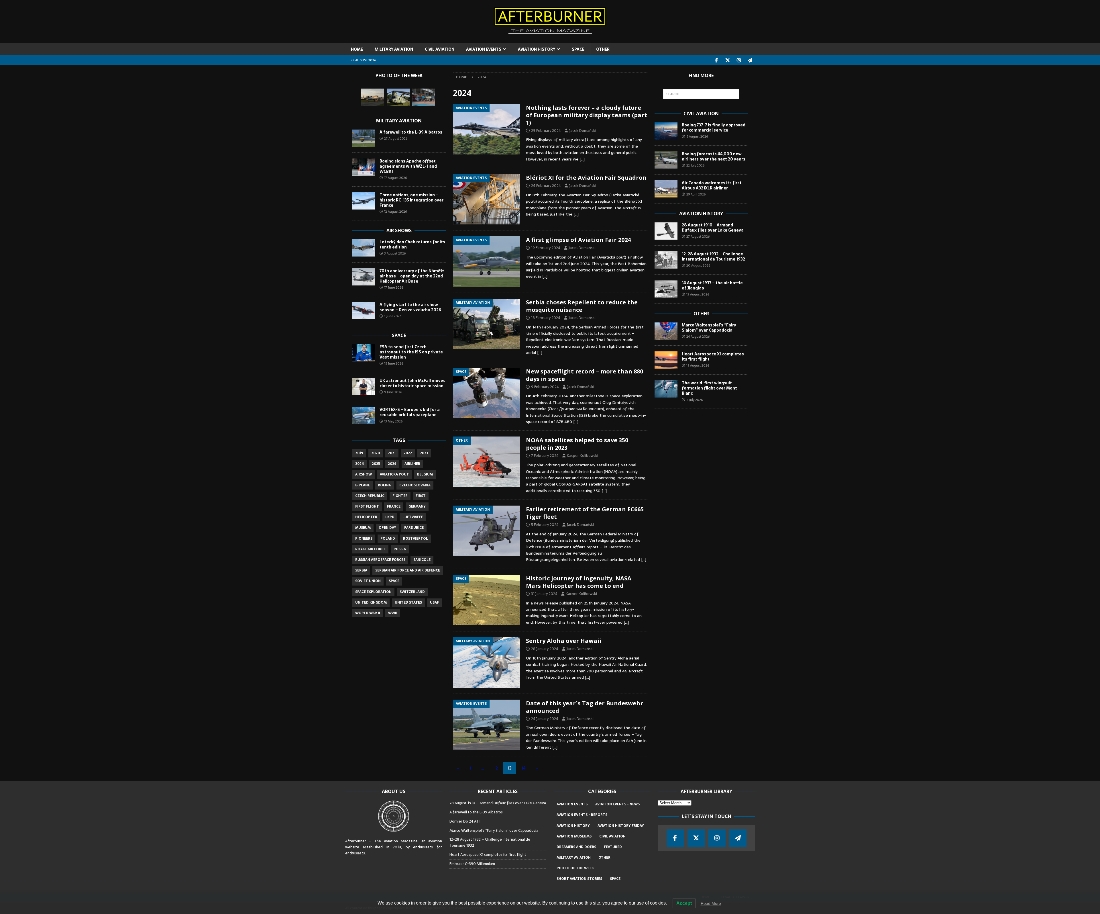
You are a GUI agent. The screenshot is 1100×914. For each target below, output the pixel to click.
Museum (363, 528)
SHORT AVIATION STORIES (579, 879)
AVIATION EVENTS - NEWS (617, 804)
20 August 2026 (698, 265)
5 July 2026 (694, 399)
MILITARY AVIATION (394, 49)
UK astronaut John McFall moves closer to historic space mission (412, 383)
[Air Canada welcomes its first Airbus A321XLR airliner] (666, 188)
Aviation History (701, 213)
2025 (376, 464)
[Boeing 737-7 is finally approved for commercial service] (666, 131)
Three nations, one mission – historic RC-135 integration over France (411, 200)
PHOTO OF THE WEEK (575, 868)
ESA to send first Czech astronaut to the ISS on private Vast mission (411, 352)
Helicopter (366, 517)
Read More (711, 903)
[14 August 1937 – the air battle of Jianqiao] (666, 289)
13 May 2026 (393, 421)
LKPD (389, 517)
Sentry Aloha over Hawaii (563, 641)
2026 (392, 464)
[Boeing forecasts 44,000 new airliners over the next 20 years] (666, 160)
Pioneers (363, 538)
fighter (400, 496)
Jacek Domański (582, 131)
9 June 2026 (393, 392)
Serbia (361, 570)
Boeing (384, 485)
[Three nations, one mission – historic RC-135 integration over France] (363, 201)
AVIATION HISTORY (536, 49)
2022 (408, 453)
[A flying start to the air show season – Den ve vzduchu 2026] (363, 310)
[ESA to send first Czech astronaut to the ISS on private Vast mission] (363, 352)
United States (408, 602)
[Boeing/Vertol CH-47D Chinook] (398, 97)
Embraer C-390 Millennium (472, 864)
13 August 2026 (697, 294)
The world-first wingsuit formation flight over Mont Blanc (709, 388)
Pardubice (414, 528)
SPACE (578, 49)
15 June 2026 (393, 363)
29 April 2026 (696, 194)
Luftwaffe (412, 517)
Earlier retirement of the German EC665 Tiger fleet (585, 512)
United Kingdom (371, 602)
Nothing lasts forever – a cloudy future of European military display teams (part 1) (586, 115)
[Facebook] (717, 60)
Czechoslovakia (415, 485)
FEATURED (613, 847)
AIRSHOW (363, 474)
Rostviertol (415, 538)
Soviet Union (368, 581)
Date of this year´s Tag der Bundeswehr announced (584, 707)
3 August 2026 (395, 253)
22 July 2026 (695, 165)
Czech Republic (369, 496)
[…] (582, 159)
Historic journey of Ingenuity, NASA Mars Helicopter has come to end (578, 582)
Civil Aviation (701, 113)
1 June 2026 (392, 316)
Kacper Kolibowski (582, 456)
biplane (362, 485)
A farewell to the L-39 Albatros (411, 132)
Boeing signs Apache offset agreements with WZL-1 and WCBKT (408, 166)
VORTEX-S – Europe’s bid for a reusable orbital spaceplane (410, 412)
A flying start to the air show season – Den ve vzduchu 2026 (410, 307)
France (393, 506)
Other (701, 313)
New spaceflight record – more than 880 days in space (584, 375)
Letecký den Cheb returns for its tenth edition (412, 244)
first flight (367, 506)
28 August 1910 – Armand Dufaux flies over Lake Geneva (713, 227)
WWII (392, 613)
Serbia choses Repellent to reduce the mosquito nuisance (582, 306)
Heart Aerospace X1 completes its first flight (713, 356)
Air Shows (399, 230)
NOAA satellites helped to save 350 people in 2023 (577, 443)
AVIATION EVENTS (483, 49)
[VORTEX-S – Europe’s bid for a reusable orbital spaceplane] (363, 415)
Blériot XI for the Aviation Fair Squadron (586, 177)
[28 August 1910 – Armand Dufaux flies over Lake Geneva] (666, 231)
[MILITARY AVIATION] (486, 324)
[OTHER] (486, 462)
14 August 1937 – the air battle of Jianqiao (712, 285)
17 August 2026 (395, 177)
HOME (357, 49)
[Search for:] (701, 94)
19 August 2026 (697, 365)
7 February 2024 (545, 456)
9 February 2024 (545, 387)
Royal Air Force (370, 549)
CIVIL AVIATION (439, 49)
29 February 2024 (546, 131)
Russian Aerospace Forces (380, 560)
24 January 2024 (544, 719)
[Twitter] (728, 60)
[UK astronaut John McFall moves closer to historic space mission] (363, 386)
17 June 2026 (393, 287)
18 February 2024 (545, 318)
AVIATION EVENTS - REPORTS (582, 815)
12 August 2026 (395, 211)
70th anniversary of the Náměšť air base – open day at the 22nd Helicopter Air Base (412, 276)
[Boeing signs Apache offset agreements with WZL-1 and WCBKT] (363, 167)
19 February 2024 (545, 248)
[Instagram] (739, 60)
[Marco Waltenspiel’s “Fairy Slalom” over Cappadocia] (666, 331)
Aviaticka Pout (394, 474)
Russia (400, 549)
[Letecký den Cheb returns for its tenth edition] (363, 248)
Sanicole (422, 560)
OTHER (603, 49)
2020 (375, 453)
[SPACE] (486, 393)
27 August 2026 (395, 138)
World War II (367, 613)
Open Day (387, 528)
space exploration (373, 592)
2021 (392, 453)
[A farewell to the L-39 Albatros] (363, 138)
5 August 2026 (697, 136)
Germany (417, 506)
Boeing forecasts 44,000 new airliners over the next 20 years (713, 156)
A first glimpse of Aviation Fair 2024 (578, 240)
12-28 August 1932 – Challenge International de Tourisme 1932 (713, 256)
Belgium (425, 474)
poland (387, 538)
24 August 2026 (698, 336)
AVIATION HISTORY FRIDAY (621, 826)
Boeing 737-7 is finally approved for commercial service (713, 127)
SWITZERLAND (412, 592)
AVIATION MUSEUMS (574, 836)
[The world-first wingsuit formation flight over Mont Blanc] (666, 389)
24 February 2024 (546, 186)
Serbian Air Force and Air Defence (407, 570)
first (421, 496)
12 (496, 768)
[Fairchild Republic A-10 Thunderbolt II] (372, 97)
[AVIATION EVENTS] (486, 129)
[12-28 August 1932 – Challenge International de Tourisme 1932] (666, 260)
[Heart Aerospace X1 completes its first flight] (666, 360)
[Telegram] (750, 60)
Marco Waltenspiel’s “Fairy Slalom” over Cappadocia (709, 327)
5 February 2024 (545, 525)
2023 (424, 453)
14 (523, 768)
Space (399, 335)
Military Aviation (399, 121)
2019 (359, 453)
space (394, 581)
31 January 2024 (544, 594)
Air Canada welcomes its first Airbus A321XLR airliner (712, 185)
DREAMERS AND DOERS (576, 847)
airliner (412, 464)
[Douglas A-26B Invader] (423, 97)
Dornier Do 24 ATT (465, 821)
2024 (359, 464)
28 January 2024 (544, 649)
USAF (434, 602)
